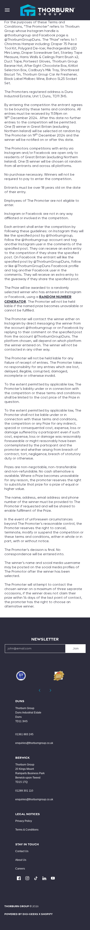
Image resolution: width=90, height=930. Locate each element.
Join (76, 648)
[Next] (50, 690)
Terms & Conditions (26, 829)
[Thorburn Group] (47, 10)
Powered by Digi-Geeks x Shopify (28, 914)
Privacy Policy (23, 820)
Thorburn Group (16, 906)
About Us (20, 859)
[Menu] (7, 10)
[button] (19, 878)
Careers (20, 868)
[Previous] (40, 690)
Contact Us (21, 851)
